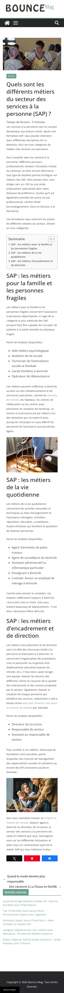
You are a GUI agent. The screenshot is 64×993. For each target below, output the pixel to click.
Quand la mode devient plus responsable (24, 878)
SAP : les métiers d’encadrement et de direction (32, 263)
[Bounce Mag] (7, 23)
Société (11, 76)
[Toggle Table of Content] (50, 239)
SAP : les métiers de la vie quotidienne (26, 254)
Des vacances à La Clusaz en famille (35, 887)
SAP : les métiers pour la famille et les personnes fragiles (31, 246)
